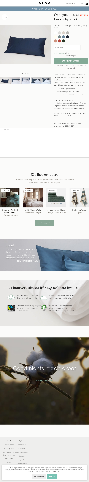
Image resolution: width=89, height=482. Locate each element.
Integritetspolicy (21, 452)
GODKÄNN (52, 476)
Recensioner (9, 445)
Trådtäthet (21, 445)
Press (9, 463)
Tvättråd (21, 449)
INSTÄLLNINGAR (39, 476)
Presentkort (8, 459)
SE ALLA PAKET (44, 223)
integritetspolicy (40, 471)
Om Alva (80, 3)
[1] (25, 44)
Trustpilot (6, 129)
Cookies (22, 456)
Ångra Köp (21, 460)
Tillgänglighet (8, 449)
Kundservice (70, 3)
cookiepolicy (56, 471)
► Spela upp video (44, 381)
